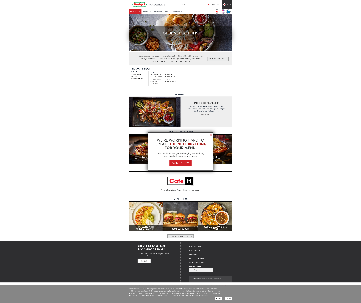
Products (134, 11)
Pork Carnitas (169, 79)
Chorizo (154, 81)
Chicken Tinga (155, 79)
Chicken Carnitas (157, 77)
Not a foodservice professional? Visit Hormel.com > (207, 279)
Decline (228, 298)
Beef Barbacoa (156, 74)
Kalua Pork (154, 84)
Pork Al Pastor (170, 74)
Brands (146, 11)
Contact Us (193, 254)
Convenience (176, 11)
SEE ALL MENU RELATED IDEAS (180, 236)
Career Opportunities (196, 262)
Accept (218, 298)
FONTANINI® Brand (137, 78)
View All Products (218, 59)
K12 (166, 11)
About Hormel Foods (196, 258)
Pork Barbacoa (170, 77)
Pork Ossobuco (170, 81)
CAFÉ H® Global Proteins (136, 75)
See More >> (206, 115)
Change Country (195, 266)
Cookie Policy (162, 293)
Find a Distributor (195, 246)
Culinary (158, 11)
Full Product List (194, 250)
